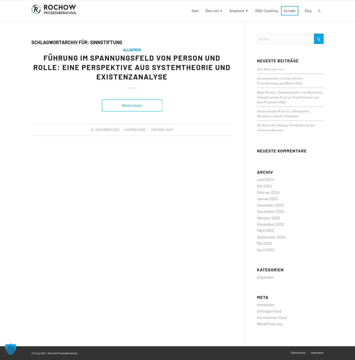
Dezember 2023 (270, 205)
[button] (10, 349)
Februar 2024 (268, 192)
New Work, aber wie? (271, 69)
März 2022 (265, 230)
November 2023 (270, 211)
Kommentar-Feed (272, 317)
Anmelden (265, 304)
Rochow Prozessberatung (62, 353)
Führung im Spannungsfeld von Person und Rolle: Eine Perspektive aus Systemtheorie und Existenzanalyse (132, 67)
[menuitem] (195, 11)
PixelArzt (166, 130)
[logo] (54, 11)
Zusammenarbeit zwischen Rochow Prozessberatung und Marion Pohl (280, 80)
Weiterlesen (132, 105)
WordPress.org (269, 323)
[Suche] (319, 11)
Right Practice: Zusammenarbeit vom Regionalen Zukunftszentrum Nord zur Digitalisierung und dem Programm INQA (290, 97)
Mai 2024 (264, 186)
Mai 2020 (264, 243)
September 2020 (271, 237)
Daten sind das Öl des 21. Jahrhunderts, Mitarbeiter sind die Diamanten (283, 113)
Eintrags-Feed (269, 311)
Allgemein (132, 50)
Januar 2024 (267, 198)
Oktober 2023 (268, 218)
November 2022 (270, 224)
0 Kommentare (135, 130)
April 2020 (265, 249)
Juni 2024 (265, 179)
